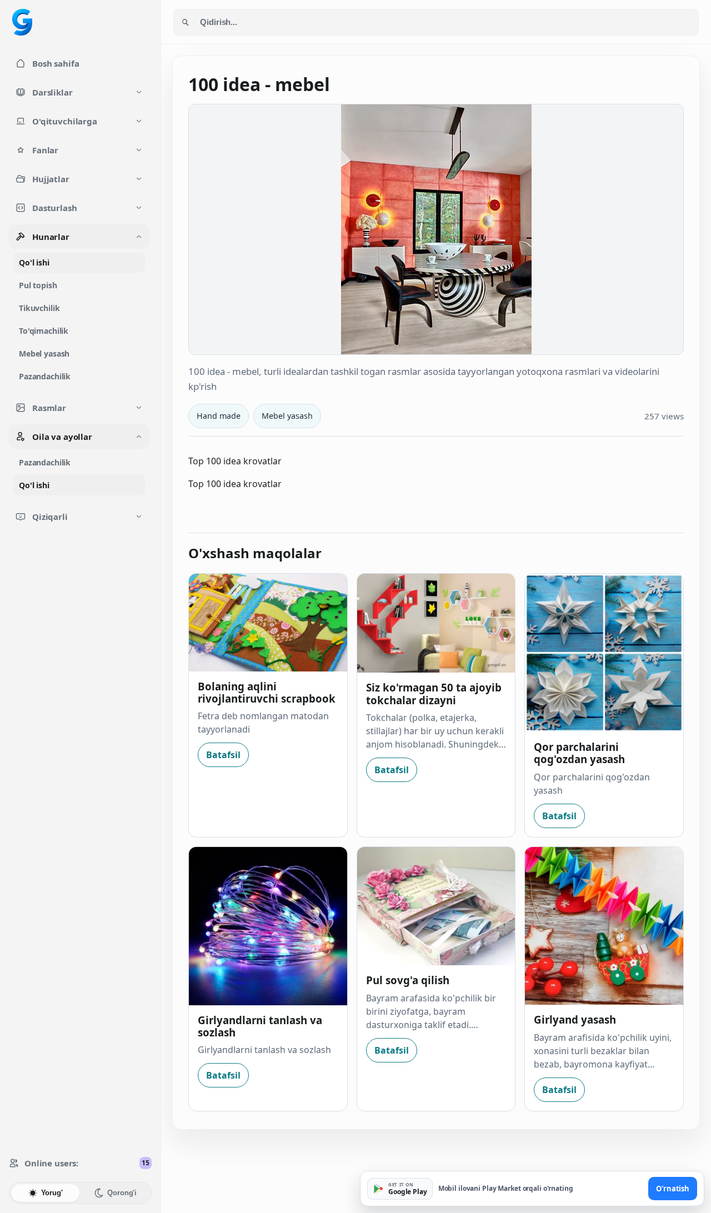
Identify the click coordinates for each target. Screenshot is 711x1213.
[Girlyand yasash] (604, 926)
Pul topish (38, 285)
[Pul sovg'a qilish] (436, 906)
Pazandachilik (45, 376)
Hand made (219, 415)
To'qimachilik (43, 330)
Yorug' (52, 1193)
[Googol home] (22, 22)
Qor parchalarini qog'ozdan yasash (579, 753)
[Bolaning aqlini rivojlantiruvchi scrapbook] (268, 622)
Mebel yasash (44, 353)
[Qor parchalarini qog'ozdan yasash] (604, 653)
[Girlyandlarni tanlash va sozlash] (268, 926)
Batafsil (223, 755)
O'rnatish (672, 1189)
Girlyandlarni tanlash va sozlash (260, 1026)
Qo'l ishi (34, 262)
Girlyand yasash (575, 1019)
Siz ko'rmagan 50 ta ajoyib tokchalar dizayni (434, 693)
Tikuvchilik (39, 308)
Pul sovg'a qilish (407, 980)
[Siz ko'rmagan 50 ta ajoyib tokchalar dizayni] (436, 623)
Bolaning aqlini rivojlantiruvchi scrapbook (267, 692)
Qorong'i (122, 1193)
